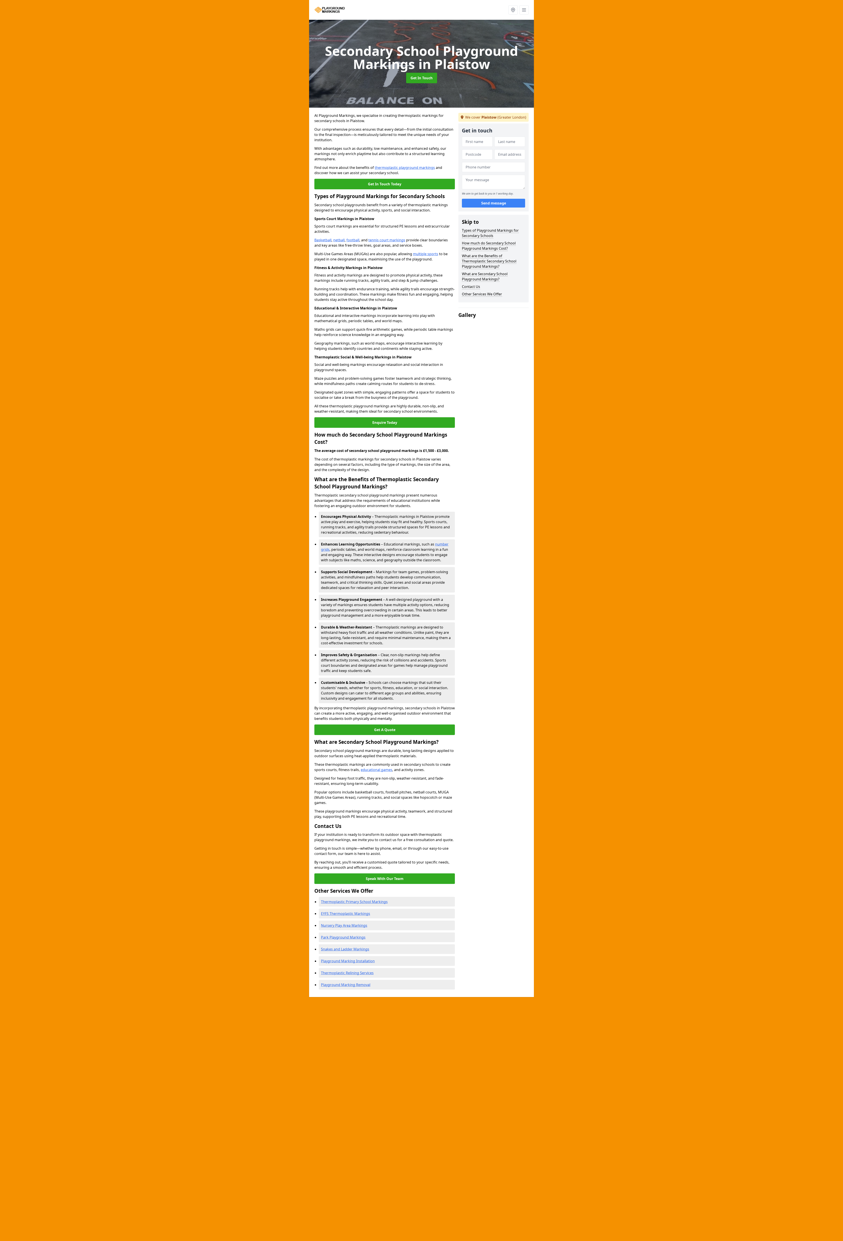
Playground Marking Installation (348, 961)
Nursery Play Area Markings (344, 925)
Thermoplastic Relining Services (347, 972)
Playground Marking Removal (345, 984)
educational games (376, 769)
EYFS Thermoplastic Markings (345, 913)
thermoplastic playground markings (405, 167)
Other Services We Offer (482, 294)
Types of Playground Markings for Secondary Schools (490, 233)
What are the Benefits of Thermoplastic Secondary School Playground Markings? (489, 261)
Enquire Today (384, 422)
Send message (493, 203)
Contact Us (471, 286)
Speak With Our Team (384, 878)
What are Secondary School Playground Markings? (485, 276)
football (352, 240)
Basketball (322, 240)
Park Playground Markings (343, 937)
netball (339, 240)
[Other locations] (513, 9)
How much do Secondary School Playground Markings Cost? (489, 246)
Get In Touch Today (384, 184)
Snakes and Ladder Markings (345, 949)
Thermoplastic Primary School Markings (354, 901)
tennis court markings (386, 240)
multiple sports (425, 253)
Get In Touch (422, 78)
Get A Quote (384, 729)
